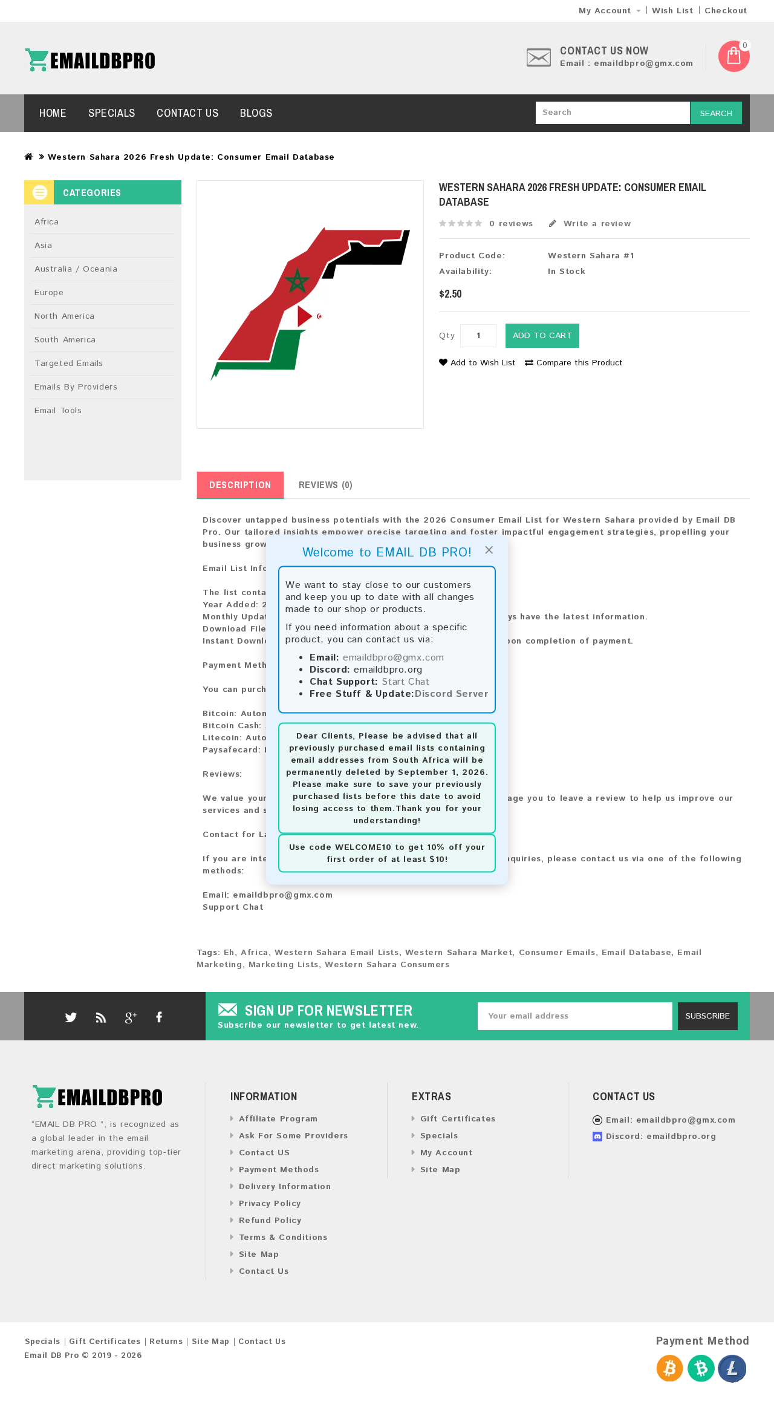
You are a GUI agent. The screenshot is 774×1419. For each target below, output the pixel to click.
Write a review (595, 224)
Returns (166, 1342)
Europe (49, 293)
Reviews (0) (326, 484)
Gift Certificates (458, 1119)
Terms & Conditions (283, 1237)
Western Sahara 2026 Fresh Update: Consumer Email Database (191, 157)
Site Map (259, 1254)
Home (53, 112)
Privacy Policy (270, 1204)
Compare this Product (579, 363)
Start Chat (405, 682)
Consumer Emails (557, 953)
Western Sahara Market (459, 953)
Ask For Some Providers (293, 1136)
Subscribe (708, 1016)
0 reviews (511, 224)
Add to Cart (542, 336)
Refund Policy (270, 1221)
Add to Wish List (483, 363)
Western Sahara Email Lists (337, 953)
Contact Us (187, 112)
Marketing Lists (284, 965)
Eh (229, 953)
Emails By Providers (75, 387)
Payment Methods (279, 1170)
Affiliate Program (278, 1119)
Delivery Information (285, 1187)
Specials (111, 112)
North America (64, 316)
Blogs (256, 112)
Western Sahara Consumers (387, 965)
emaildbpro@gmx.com (393, 658)
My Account (446, 1153)
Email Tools (58, 411)
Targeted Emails (68, 363)
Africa (46, 222)
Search (716, 114)
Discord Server (451, 694)
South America (65, 340)
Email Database (636, 953)
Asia (43, 246)
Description (240, 484)
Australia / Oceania (75, 269)
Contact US (264, 1153)
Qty (447, 336)
